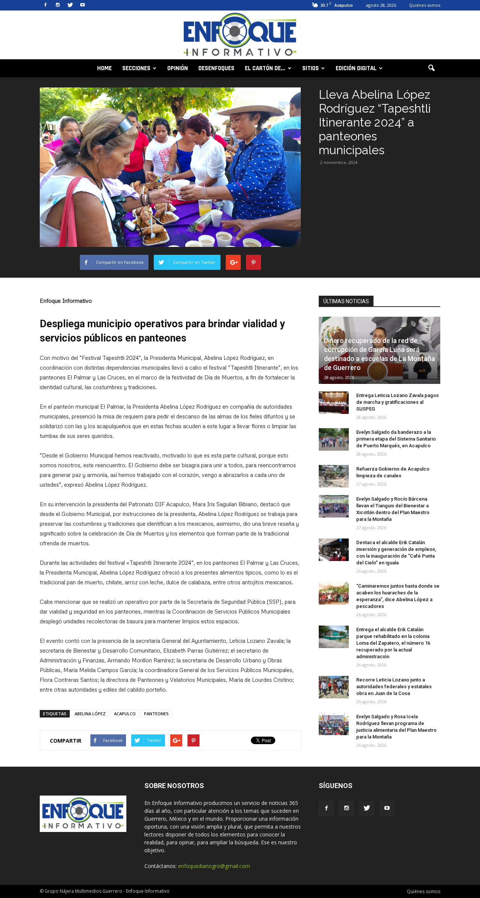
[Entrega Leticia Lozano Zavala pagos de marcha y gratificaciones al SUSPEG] (334, 402)
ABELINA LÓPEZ (90, 713)
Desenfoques (216, 68)
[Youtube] (82, 5)
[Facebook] (45, 5)
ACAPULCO (125, 713)
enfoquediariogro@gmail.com (214, 865)
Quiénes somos (424, 5)
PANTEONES (156, 713)
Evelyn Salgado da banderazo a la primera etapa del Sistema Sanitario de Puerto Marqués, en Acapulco (396, 438)
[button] (431, 68)
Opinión (177, 68)
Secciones (136, 68)
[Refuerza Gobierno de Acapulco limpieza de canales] (334, 476)
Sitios (310, 68)
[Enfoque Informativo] (240, 35)
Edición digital (356, 68)
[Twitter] (70, 5)
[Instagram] (57, 5)
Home (104, 68)
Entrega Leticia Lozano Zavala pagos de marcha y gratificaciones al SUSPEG (397, 402)
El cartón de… (265, 68)
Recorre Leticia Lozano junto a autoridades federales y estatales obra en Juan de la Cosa (394, 686)
